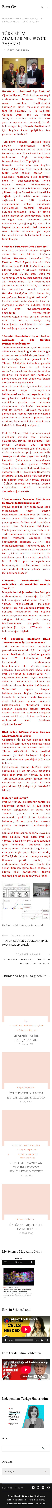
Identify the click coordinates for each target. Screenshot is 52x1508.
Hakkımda (7, 1488)
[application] (26, 1329)
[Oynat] (5, 1340)
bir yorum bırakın (19, 50)
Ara (4, 1438)
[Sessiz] (41, 1340)
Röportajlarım (28, 1030)
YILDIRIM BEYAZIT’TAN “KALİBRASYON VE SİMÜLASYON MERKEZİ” (26, 1167)
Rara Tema (39, 1500)
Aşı (26, 1021)
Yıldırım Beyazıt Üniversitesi (28, 1156)
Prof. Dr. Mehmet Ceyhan (28, 1025)
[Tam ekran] (46, 1340)
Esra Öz (9, 6)
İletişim (19, 1488)
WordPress (12, 1504)
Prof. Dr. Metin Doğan (26, 1145)
